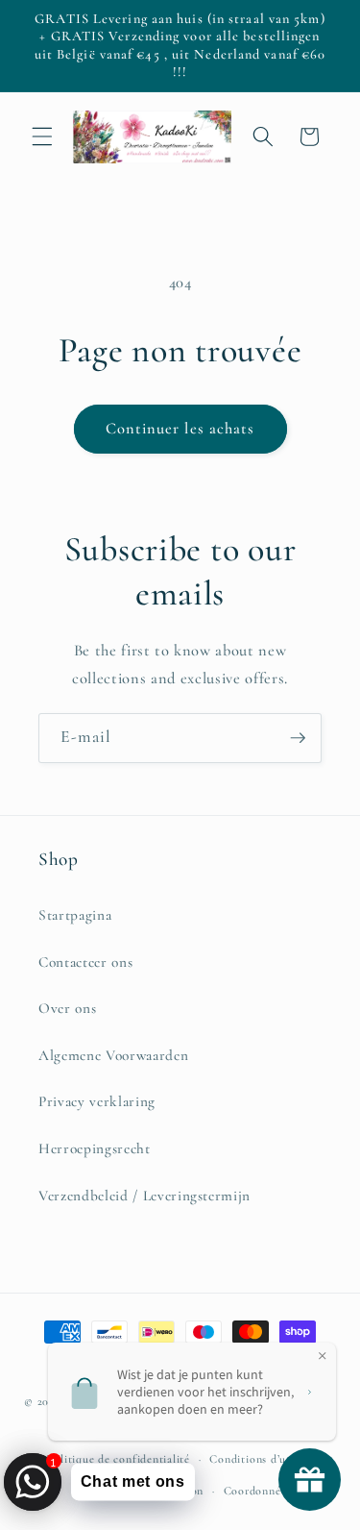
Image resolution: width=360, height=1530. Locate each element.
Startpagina (74, 915)
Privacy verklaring (97, 1101)
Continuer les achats (180, 428)
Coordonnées (257, 1490)
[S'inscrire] (298, 738)
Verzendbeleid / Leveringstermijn (144, 1195)
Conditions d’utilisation (270, 1459)
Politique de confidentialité (118, 1459)
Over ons (67, 1008)
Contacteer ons (85, 962)
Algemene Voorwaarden (113, 1055)
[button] (42, 136)
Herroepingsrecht (94, 1148)
